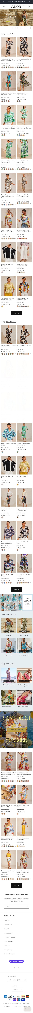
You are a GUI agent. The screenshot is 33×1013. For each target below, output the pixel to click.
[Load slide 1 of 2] (15, 28)
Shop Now (16, 17)
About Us (6, 920)
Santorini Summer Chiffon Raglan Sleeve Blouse (7, 838)
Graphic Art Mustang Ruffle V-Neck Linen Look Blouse (8, 127)
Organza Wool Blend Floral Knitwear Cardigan (23, 509)
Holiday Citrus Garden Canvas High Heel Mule (8, 806)
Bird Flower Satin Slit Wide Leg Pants (23, 575)
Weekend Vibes (23, 707)
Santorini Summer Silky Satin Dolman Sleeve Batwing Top (8, 773)
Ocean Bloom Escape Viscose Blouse (8, 444)
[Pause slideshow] (31, 28)
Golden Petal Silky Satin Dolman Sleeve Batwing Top (8, 59)
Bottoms (23, 635)
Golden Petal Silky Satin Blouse (23, 542)
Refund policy (26, 1003)
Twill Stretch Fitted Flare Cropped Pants (23, 838)
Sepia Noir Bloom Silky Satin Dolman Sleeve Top (8, 346)
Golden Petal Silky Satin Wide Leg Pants (24, 59)
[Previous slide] (12, 28)
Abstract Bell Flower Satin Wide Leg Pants (23, 161)
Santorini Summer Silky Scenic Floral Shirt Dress (7, 231)
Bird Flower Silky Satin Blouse (7, 575)
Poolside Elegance (24, 685)
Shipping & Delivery (10, 937)
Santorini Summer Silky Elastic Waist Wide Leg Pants (24, 773)
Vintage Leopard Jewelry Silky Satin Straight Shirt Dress (7, 196)
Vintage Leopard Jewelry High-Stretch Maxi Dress (23, 195)
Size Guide (7, 945)
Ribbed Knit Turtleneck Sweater (7, 265)
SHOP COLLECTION (16, 730)
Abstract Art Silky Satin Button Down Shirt (22, 299)
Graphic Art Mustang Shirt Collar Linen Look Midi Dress (24, 127)
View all (16, 313)
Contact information (17, 1009)
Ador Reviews (8, 924)
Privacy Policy (8, 949)
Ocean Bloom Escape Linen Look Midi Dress (23, 413)
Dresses (7, 655)
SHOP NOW (16, 602)
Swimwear (23, 655)
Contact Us (7, 929)
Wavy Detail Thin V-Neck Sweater (7, 509)
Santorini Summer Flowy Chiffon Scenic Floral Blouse (24, 231)
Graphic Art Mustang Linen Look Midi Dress (23, 444)
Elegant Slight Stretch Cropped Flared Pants (22, 265)
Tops (7, 635)
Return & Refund (8, 941)
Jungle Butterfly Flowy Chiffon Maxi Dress (22, 93)
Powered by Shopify (16, 1003)
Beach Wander (8, 685)
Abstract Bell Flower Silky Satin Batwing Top (7, 161)
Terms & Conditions (9, 954)
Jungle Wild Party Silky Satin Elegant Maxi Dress (8, 93)
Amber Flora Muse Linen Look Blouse (7, 380)
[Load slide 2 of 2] (17, 28)
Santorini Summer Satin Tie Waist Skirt (8, 871)
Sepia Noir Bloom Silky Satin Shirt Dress (24, 346)
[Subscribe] (27, 906)
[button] (4, 7)
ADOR (9, 1003)
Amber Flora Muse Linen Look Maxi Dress (23, 380)
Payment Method (8, 933)
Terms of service (17, 1006)
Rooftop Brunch (7, 707)
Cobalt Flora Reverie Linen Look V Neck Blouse (8, 542)
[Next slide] (21, 28)
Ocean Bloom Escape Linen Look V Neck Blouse (8, 413)
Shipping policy (27, 1006)
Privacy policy (7, 1006)
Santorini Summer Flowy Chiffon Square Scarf (23, 806)
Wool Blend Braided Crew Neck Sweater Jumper (7, 299)
